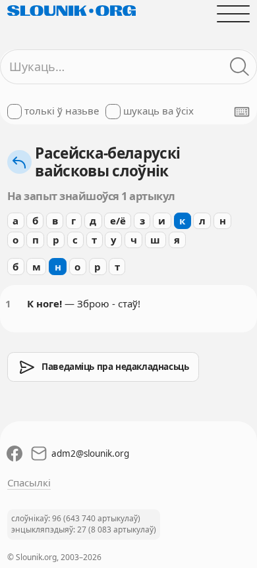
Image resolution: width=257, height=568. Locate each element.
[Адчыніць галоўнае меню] (233, 13)
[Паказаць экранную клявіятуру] (242, 112)
